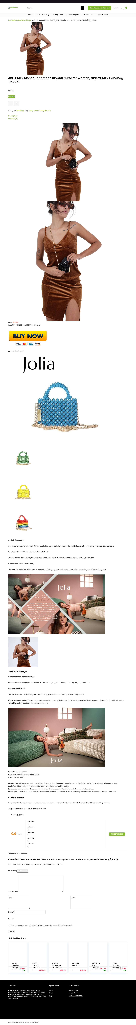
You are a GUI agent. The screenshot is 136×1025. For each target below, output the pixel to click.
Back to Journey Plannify (99, 8)
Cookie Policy (73, 990)
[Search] (82, 8)
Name (11, 912)
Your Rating (12, 871)
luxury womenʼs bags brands (39, 110)
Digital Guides (102, 14)
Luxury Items (58, 14)
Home (30, 14)
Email (11, 919)
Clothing (45, 14)
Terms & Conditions (76, 996)
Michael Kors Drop (76, 964)
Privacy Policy (73, 993)
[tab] (68, 116)
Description (12, 116)
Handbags (27, 20)
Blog (50, 996)
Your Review (13, 891)
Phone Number (102, 1004)
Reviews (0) (12, 119)
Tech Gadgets (73, 14)
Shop (38, 14)
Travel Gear (88, 14)
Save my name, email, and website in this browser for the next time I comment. (41, 925)
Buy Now (11, 96)
